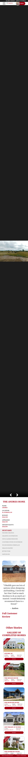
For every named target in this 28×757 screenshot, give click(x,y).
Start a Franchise (21, 755)
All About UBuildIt (10, 0)
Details (14, 683)
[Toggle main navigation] (4, 3)
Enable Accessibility (21, 0)
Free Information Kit (7, 755)
